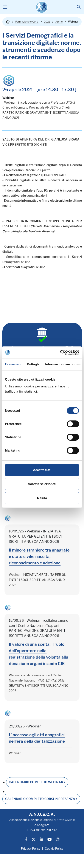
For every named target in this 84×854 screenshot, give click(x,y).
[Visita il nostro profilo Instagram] (57, 839)
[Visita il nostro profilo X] (34, 839)
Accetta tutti (42, 470)
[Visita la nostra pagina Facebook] (26, 839)
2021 (47, 21)
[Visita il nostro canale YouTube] (49, 839)
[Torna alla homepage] (8, 22)
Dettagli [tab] (33, 364)
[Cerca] (79, 7)
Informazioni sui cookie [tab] (63, 364)
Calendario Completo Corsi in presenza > (41, 799)
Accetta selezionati (42, 484)
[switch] (73, 423)
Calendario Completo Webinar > (37, 782)
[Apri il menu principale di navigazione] (5, 7)
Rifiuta (42, 498)
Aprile (59, 21)
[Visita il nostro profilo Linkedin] (41, 839)
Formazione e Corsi (27, 21)
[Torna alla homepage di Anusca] (41, 7)
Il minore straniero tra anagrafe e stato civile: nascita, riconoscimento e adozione (39, 556)
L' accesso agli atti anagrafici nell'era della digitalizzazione (37, 738)
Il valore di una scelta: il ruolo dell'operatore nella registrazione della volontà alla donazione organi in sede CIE (38, 654)
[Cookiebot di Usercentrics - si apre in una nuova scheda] (60, 352)
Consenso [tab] (12, 364)
